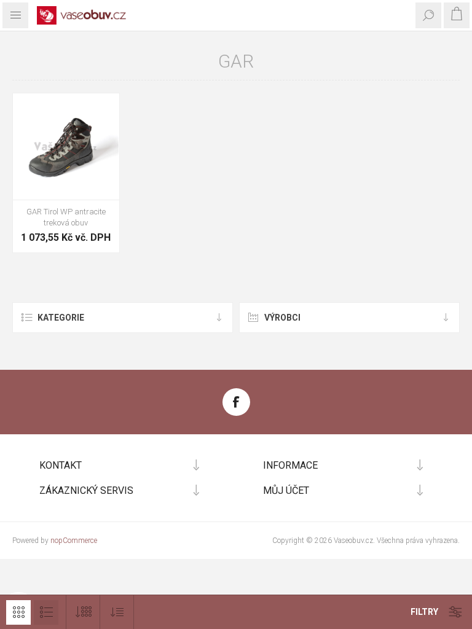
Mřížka (18, 612)
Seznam (46, 612)
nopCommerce (73, 540)
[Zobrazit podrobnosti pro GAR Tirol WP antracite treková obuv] (66, 146)
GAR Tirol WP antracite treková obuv (66, 217)
